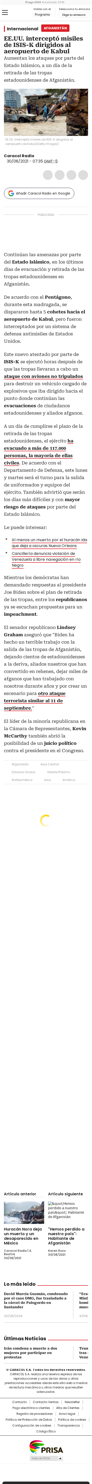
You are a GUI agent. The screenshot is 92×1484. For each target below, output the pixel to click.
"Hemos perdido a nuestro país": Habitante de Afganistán (66, 1236)
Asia (47, 780)
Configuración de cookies (31, 1426)
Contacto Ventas (46, 1402)
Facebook (48, 175)
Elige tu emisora (73, 14)
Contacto (19, 1402)
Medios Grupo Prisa (46, 1458)
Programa (42, 14)
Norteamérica (22, 780)
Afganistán (20, 764)
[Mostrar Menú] (5, 12)
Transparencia (68, 1426)
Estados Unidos (23, 772)
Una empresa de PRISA (46, 1446)
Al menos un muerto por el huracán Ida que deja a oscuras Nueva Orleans (49, 543)
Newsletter (72, 1402)
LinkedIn (71, 175)
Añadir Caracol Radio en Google (43, 193)
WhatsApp (83, 175)
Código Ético (46, 1431)
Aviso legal (67, 1414)
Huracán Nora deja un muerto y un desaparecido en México (23, 1236)
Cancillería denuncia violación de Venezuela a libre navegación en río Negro (46, 559)
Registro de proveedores (34, 1414)
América (69, 780)
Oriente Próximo (58, 772)
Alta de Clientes (67, 1408)
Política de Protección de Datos (29, 1420)
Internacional (22, 29)
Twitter (60, 175)
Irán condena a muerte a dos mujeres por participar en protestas (30, 1352)
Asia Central (49, 764)
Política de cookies (72, 1420)
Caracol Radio (24, 12)
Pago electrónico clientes (31, 1408)
